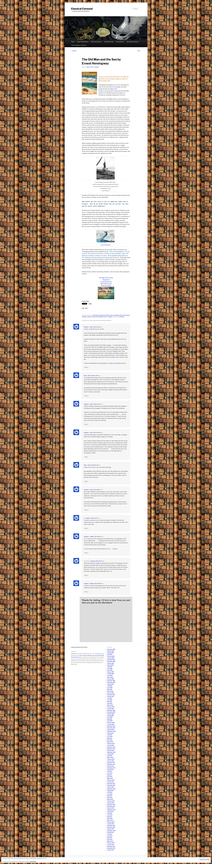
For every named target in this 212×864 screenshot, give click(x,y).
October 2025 (110, 651)
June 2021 (109, 700)
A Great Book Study (106, 282)
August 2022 (110, 684)
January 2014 (110, 844)
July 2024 (109, 666)
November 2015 (111, 806)
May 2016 (109, 796)
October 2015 (110, 808)
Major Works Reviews (83, 41)
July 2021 (109, 698)
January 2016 (110, 803)
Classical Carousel (82, 8)
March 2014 (110, 841)
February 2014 (110, 843)
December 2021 (111, 694)
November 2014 (111, 827)
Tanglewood (106, 280)
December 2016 (111, 783)
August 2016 (110, 790)
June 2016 (109, 794)
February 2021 (110, 707)
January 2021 (110, 708)
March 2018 (110, 757)
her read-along (115, 91)
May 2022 (109, 689)
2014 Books (96, 315)
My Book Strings (106, 286)
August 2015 (110, 811)
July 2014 (109, 834)
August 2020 (110, 715)
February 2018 (110, 759)
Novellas (94, 316)
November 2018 (111, 748)
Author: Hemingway (114, 315)
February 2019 (110, 743)
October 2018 (110, 750)
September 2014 (111, 830)
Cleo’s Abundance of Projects (78, 45)
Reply (86, 367)
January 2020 (110, 724)
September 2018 (111, 752)
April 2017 (109, 776)
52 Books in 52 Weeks (104, 315)
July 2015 (109, 813)
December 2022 (111, 680)
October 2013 (110, 850)
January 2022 (110, 693)
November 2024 (111, 661)
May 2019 (109, 738)
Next (139, 50)
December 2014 (111, 825)
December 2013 (111, 846)
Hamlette (86, 327)
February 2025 (110, 656)
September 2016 (111, 789)
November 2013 (111, 848)
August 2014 (110, 832)
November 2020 (111, 712)
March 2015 (110, 820)
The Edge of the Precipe (106, 278)
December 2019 (111, 726)
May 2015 (109, 817)
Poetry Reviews (120, 41)
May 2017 (109, 775)
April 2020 (109, 721)
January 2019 (110, 745)
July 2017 (109, 771)
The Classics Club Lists (133, 41)
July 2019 (109, 735)
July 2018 (109, 755)
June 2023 (109, 675)
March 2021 (110, 705)
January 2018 (110, 761)
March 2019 (110, 741)
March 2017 (110, 778)
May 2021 (109, 701)
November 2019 (111, 727)
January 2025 (110, 658)
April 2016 (109, 797)
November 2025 (111, 649)
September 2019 (111, 731)
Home (73, 41)
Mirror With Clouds (106, 284)
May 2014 (109, 837)
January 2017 (110, 782)
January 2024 (110, 672)
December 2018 (111, 747)
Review (104, 316)
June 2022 (109, 687)
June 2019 (109, 736)
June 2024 (109, 668)
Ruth (85, 375)
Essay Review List (108, 41)
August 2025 (110, 653)
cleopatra (96, 67)
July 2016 (109, 792)
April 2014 (109, 839)
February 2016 (110, 801)
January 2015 (110, 823)
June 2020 (109, 717)
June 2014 (109, 836)
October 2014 (110, 829)
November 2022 (111, 682)
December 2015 (111, 804)
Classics (89, 316)
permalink (121, 316)
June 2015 (109, 815)
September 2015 (111, 809)
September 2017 (111, 768)
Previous (73, 50)
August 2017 (110, 769)
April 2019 (109, 740)
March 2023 (110, 677)
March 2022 (110, 691)
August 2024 (110, 665)
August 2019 (110, 733)
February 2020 (110, 722)
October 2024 (110, 663)
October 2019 (110, 729)
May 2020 (109, 719)
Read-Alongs (99, 316)
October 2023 (110, 673)
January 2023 (110, 679)
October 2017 (110, 766)
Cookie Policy (33, 861)
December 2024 (111, 659)
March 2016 (110, 799)
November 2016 (111, 785)
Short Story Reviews (96, 41)
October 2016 (110, 787)
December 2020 (111, 710)
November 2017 (111, 764)
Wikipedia (107, 190)
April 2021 (109, 703)
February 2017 (110, 780)
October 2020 (110, 714)
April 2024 (109, 670)
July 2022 (109, 686)
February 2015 (110, 822)
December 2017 (111, 762)
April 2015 (109, 818)
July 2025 (109, 654)
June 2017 (109, 773)
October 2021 (110, 696)
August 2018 (110, 754)
